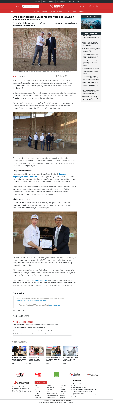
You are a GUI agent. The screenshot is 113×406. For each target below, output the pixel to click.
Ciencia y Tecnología (52, 395)
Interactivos (63, 391)
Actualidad (45, 11)
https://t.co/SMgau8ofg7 (23, 300)
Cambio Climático (51, 397)
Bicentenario (37, 1)
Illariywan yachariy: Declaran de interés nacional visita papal (34, 359)
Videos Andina (19, 341)
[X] (80, 6)
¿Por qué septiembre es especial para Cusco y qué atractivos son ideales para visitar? (91, 50)
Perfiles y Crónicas (52, 393)
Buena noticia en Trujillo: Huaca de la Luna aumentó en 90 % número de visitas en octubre (36, 331)
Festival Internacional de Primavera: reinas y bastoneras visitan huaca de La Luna (33, 334)
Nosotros (62, 397)
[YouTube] (86, 6)
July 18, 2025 (54, 305)
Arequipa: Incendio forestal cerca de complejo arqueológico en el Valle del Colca (91, 98)
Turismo (69, 1)
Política (36, 389)
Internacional (38, 397)
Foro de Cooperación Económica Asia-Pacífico (85, 389)
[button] (12, 353)
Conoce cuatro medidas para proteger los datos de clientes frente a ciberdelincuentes (90, 56)
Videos (67, 11)
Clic (48, 391)
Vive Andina (76, 1)
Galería (53, 11)
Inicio (36, 385)
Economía (37, 391)
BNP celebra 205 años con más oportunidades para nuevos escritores (19, 359)
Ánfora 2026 (50, 387)
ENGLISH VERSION (41, 382)
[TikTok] (100, 6)
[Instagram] (90, 6)
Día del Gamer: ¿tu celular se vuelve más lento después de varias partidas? (90, 43)
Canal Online (60, 11)
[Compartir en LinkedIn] (26, 363)
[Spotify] (96, 6)
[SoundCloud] (93, 6)
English (16, 6)
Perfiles (45, 1)
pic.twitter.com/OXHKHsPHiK (38, 300)
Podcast (74, 11)
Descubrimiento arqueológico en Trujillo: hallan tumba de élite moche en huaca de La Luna (36, 324)
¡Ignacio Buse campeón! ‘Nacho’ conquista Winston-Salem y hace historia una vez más (91, 92)
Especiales (51, 1)
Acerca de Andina (54, 400)
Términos (62, 400)
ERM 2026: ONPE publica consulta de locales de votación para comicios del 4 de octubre (91, 37)
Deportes (49, 389)
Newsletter (81, 11)
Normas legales (61, 1)
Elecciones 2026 (77, 384)
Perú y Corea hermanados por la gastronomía (84, 395)
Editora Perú (46, 400)
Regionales (37, 395)
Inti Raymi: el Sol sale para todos (81, 396)
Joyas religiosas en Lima (79, 387)
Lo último (36, 11)
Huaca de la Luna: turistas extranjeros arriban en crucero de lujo (29, 327)
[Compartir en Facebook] (23, 363)
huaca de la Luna (41, 280)
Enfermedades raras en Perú (80, 385)
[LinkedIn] (83, 6)
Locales (37, 393)
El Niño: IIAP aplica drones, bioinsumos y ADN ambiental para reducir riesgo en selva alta (91, 78)
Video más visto (91, 16)
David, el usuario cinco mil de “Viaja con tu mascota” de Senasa (53, 359)
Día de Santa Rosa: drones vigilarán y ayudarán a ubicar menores (70, 359)
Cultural (49, 385)
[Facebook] (76, 6)
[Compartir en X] (25, 363)
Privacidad (68, 400)
